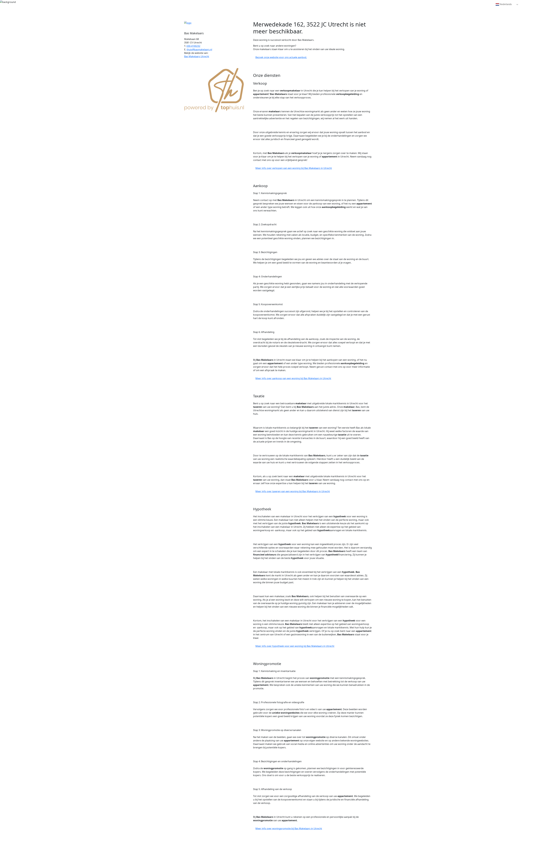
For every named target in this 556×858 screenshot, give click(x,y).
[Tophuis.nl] (214, 89)
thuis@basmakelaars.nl (199, 49)
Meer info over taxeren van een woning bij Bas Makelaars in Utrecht (292, 491)
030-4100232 (193, 46)
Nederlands (505, 4)
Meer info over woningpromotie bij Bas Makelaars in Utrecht (288, 828)
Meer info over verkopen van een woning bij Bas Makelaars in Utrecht (293, 168)
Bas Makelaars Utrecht (196, 56)
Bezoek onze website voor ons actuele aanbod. (281, 57)
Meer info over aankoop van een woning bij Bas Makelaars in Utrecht (293, 378)
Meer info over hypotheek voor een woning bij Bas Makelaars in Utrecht (294, 646)
